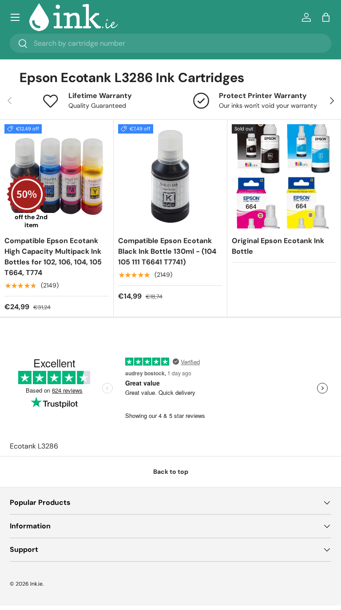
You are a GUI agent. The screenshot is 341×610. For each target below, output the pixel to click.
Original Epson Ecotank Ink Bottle (278, 246)
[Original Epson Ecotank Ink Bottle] (284, 176)
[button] (326, 17)
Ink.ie (36, 583)
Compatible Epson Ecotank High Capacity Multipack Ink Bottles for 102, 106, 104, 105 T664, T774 (53, 256)
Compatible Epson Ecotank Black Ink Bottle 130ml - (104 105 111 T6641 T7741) (167, 251)
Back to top (170, 472)
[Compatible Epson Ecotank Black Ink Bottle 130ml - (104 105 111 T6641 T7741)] (170, 176)
